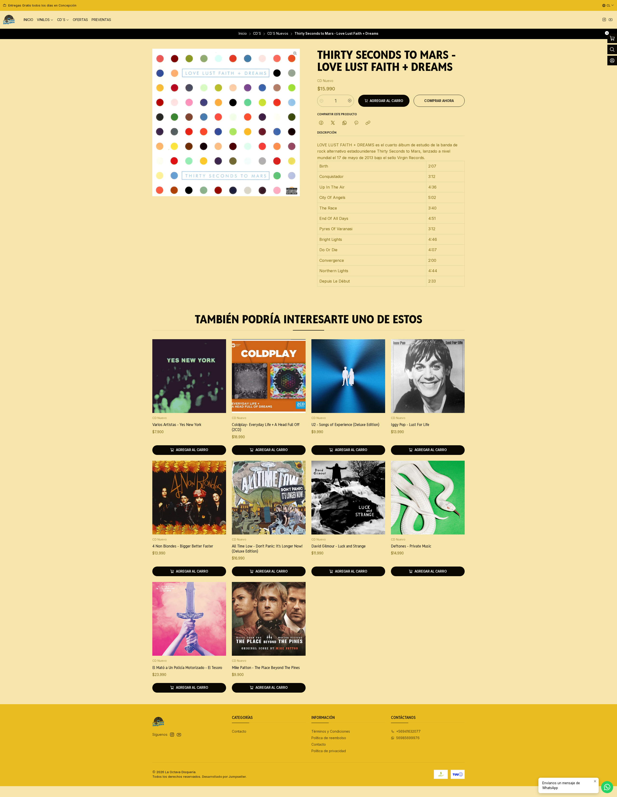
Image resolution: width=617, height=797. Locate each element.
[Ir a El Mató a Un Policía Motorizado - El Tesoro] (189, 619)
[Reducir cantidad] (321, 101)
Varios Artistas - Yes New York (176, 424)
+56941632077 (408, 731)
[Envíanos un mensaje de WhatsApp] (607, 787)
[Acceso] (612, 60)
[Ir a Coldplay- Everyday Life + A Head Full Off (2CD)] (269, 376)
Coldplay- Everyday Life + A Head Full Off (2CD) (266, 427)
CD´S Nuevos (277, 33)
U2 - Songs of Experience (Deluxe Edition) (345, 424)
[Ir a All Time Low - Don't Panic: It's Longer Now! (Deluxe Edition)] (269, 497)
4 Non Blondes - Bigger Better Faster (182, 546)
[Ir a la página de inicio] (9, 20)
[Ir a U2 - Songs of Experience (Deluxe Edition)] (348, 376)
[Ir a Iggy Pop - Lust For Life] (428, 376)
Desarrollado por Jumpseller (224, 776)
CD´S (257, 33)
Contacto (239, 731)
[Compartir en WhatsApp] (345, 123)
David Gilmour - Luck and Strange (338, 546)
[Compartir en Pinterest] (356, 123)
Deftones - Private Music (411, 546)
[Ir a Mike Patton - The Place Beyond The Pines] (269, 619)
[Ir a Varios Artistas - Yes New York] (189, 376)
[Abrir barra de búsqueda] (612, 49)
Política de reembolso (328, 738)
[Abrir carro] (612, 38)
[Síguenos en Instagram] (604, 20)
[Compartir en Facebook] (321, 123)
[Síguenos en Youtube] (611, 20)
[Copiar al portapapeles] (368, 123)
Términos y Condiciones (330, 731)
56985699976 (408, 738)
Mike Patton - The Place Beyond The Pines (266, 667)
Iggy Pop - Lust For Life (410, 424)
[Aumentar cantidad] (350, 101)
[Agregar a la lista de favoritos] (217, 370)
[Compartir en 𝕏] (333, 123)
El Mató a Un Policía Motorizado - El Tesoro (187, 667)
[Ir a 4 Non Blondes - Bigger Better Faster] (189, 497)
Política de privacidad (328, 751)
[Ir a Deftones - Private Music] (428, 497)
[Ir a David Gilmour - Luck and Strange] (348, 497)
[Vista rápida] (217, 382)
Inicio (243, 33)
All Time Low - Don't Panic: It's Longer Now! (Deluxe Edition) (267, 548)
